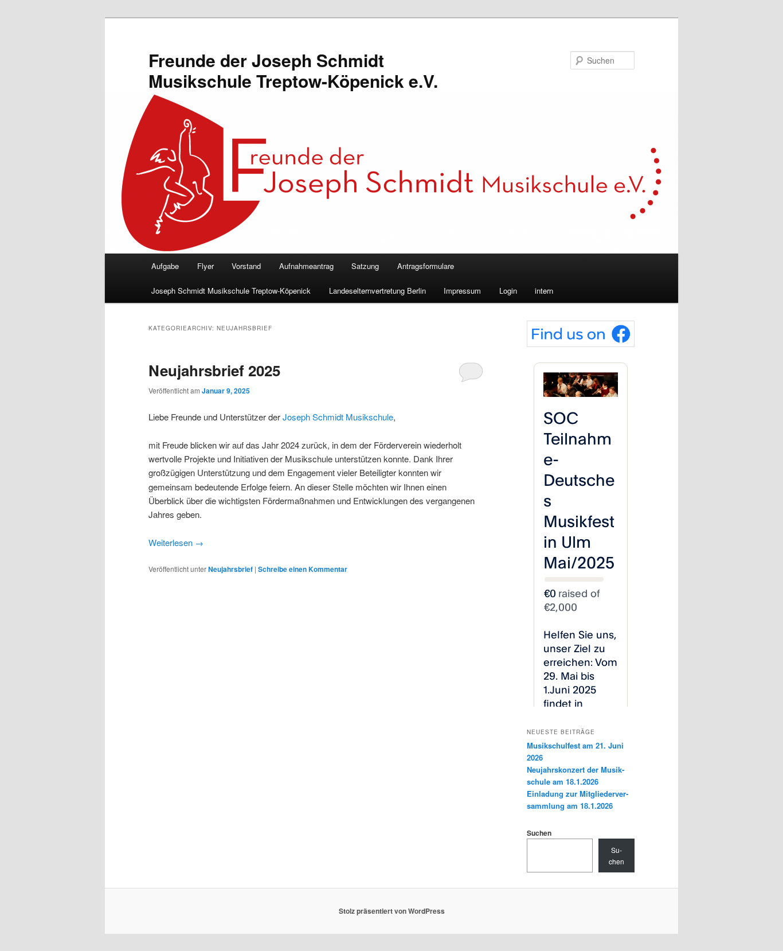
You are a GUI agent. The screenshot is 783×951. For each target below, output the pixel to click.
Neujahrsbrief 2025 (214, 370)
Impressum (462, 290)
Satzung (365, 265)
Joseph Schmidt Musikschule (338, 417)
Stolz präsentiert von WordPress (392, 911)
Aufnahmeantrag (306, 265)
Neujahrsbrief (230, 569)
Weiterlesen (175, 542)
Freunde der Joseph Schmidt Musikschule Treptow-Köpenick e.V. (293, 70)
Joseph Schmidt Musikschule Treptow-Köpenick (231, 290)
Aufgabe (165, 265)
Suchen (539, 833)
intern (544, 290)
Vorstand (246, 265)
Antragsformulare (425, 265)
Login (508, 290)
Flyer (205, 265)
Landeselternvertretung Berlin (377, 290)
